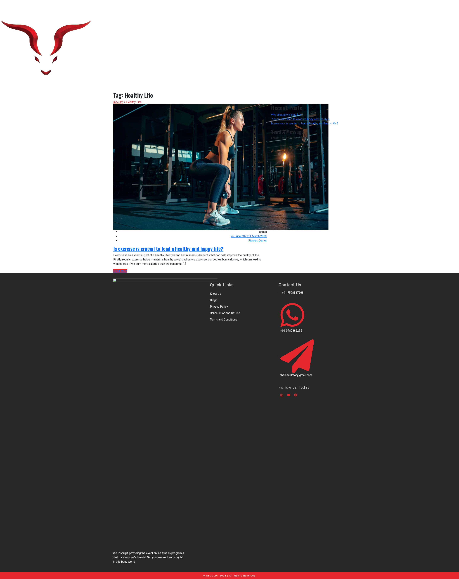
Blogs (213, 300)
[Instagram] (282, 395)
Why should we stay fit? (286, 115)
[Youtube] (289, 395)
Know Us (215, 293)
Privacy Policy (219, 306)
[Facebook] (296, 395)
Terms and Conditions (223, 319)
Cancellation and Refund (225, 313)
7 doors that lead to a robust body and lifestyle (300, 119)
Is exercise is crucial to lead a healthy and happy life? (168, 248)
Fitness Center (257, 240)
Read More (120, 271)
